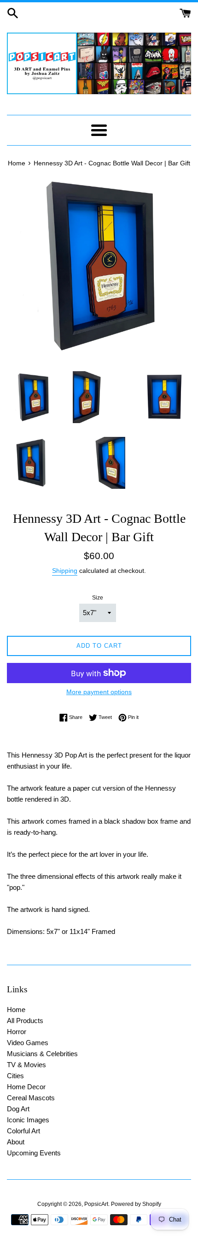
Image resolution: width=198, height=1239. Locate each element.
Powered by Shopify (136, 1204)
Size (97, 597)
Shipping (64, 570)
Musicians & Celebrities (42, 1054)
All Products (25, 1020)
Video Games (27, 1043)
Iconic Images (28, 1120)
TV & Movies (26, 1065)
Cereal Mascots (31, 1098)
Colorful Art (23, 1131)
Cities (15, 1076)
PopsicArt (96, 1204)
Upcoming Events (34, 1153)
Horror (16, 1031)
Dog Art (18, 1109)
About (15, 1142)
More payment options (99, 692)
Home (16, 1009)
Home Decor (26, 1087)
